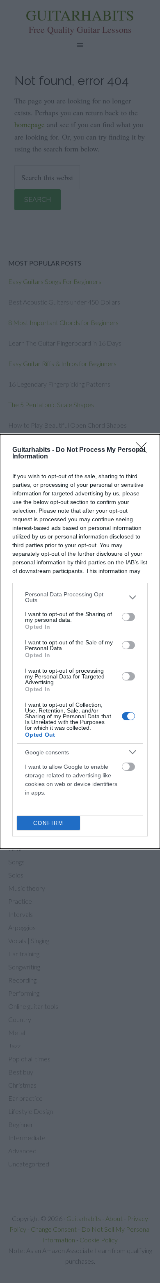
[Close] (144, 450)
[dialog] (80, 641)
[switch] (128, 617)
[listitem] (80, 597)
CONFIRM (48, 823)
